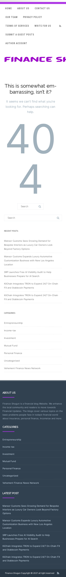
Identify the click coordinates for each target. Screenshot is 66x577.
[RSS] (60, 26)
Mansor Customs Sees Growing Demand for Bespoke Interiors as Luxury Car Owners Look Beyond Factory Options (28, 244)
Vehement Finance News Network (22, 368)
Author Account (16, 43)
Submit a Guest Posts (19, 34)
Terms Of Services (17, 26)
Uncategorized (12, 360)
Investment (10, 338)
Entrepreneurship (13, 323)
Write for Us (43, 26)
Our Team (11, 17)
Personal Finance (13, 353)
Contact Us (42, 8)
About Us (23, 8)
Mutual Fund (10, 345)
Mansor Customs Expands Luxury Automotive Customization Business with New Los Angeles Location (29, 260)
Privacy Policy (32, 17)
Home (8, 8)
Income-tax (10, 330)
